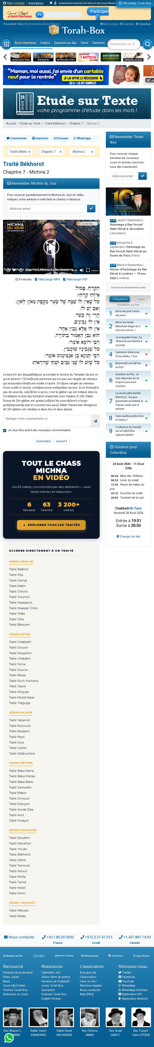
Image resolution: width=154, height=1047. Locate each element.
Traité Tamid (17, 882)
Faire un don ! (88, 981)
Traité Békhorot (55, 123)
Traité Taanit (17, 686)
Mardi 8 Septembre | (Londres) (128, 271)
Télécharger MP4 (48, 279)
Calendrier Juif (51, 972)
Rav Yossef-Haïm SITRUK (141, 1033)
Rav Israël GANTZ (115, 1033)
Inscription (35, 3)
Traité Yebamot (19, 720)
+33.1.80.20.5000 (60, 937)
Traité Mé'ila (17, 877)
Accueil (11, 123)
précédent (44, 441)
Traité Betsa (17, 675)
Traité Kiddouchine (22, 753)
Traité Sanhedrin (20, 787)
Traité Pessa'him (20, 653)
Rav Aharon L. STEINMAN (13, 1033)
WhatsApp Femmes (134, 990)
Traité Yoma (17, 664)
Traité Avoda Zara (21, 809)
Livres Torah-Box (52, 985)
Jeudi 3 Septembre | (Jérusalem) (127, 227)
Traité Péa (16, 575)
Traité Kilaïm (17, 586)
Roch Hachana (25, 43)
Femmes (98, 43)
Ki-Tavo (136, 508)
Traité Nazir (17, 737)
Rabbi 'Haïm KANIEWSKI (38, 1033)
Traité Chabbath (20, 642)
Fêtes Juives (11, 977)
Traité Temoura (19, 865)
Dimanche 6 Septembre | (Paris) (128, 249)
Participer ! (99, 14)
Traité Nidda (17, 916)
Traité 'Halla (17, 613)
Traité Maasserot (20, 602)
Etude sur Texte (30, 123)
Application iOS (131, 994)
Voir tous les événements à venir (128, 287)
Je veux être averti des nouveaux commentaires (39, 430)
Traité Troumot (19, 597)
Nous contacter (21, 937)
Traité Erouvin (18, 647)
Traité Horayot (19, 820)
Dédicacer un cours (15, 994)
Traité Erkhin (17, 860)
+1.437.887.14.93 (137, 937)
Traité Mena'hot (20, 843)
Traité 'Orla (16, 619)
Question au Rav (65, 43)
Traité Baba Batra (21, 782)
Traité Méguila (19, 692)
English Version (51, 998)
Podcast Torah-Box (54, 994)
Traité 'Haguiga (19, 703)
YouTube (128, 981)
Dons (84, 43)
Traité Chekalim (19, 658)
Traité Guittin (18, 748)
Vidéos (45, 43)
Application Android (134, 998)
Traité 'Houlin (18, 849)
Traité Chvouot (19, 798)
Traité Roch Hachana (23, 681)
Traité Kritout (18, 871)
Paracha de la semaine (18, 972)
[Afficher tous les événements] (51, 3)
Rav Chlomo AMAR (90, 1033)
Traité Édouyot (19, 804)
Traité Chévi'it (18, 591)
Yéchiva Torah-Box (15, 990)
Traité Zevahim (19, 838)
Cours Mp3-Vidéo (14, 985)
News (6, 981)
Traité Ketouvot (20, 726)
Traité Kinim (17, 893)
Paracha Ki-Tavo (13, 23)
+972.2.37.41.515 (98, 937)
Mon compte (15, 3)
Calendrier (128, 23)
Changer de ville (129, 536)
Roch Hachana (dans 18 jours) (42, 23)
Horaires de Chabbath (56, 981)
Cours (141, 299)
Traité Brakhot (18, 569)
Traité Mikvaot (19, 910)
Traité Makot (17, 793)
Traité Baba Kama (21, 771)
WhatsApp (128, 985)
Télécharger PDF (76, 279)
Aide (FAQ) (87, 994)
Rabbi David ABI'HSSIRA (64, 1033)
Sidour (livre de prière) (56, 977)
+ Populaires (120, 299)
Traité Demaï (18, 580)
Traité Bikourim (19, 624)
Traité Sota (16, 742)
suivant (61, 441)
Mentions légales (91, 985)
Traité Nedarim (19, 731)
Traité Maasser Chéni (23, 608)
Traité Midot (17, 888)
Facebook (128, 977)
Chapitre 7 (76, 123)
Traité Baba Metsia (22, 776)
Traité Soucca (18, 670)
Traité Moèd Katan (22, 697)
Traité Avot (16, 815)
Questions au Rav (128, 304)
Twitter (126, 972)
